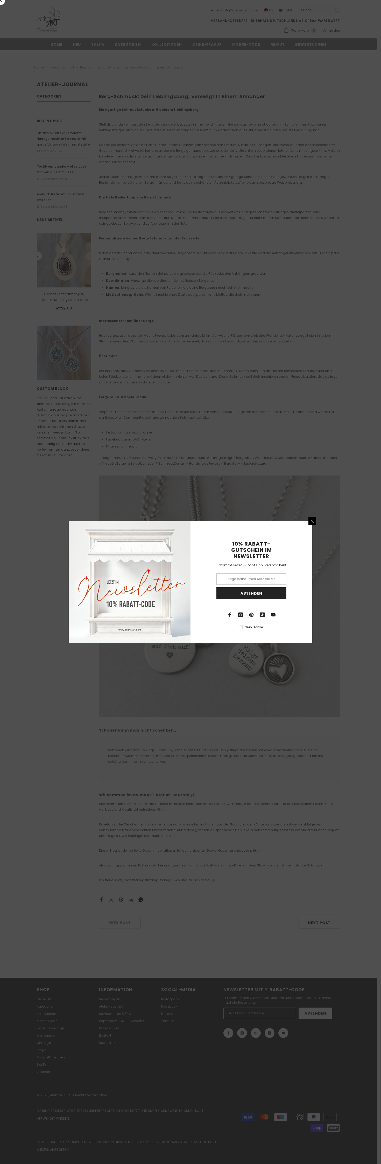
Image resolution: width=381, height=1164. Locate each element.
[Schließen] (312, 521)
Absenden (251, 593)
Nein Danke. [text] (254, 627)
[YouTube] (273, 614)
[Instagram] (240, 614)
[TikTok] (262, 614)
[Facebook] (229, 614)
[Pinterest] (251, 614)
